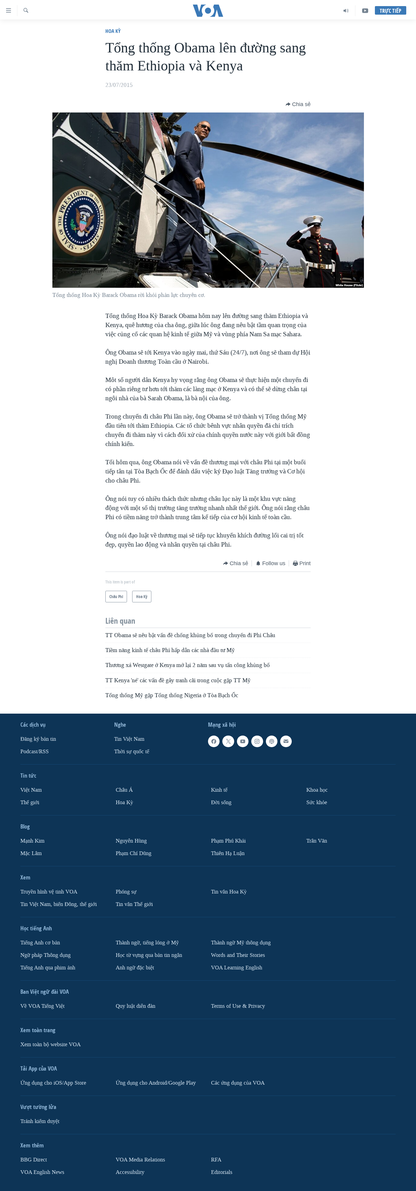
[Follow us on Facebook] (214, 741)
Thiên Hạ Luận (228, 853)
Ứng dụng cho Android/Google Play (156, 1082)
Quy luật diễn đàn (135, 1006)
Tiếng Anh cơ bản (40, 942)
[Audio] (346, 10)
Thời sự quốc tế (131, 751)
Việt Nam (31, 789)
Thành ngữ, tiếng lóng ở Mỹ (147, 942)
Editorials (221, 1172)
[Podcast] (271, 741)
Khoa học (317, 789)
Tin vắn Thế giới (134, 904)
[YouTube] (365, 10)
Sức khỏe (316, 802)
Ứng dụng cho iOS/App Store (53, 1082)
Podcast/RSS (34, 751)
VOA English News (42, 1172)
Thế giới (29, 802)
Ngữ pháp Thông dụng (45, 955)
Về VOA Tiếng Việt (42, 1006)
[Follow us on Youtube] (243, 741)
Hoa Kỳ (113, 30)
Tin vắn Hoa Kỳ (229, 891)
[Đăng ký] (286, 741)
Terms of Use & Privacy (238, 1006)
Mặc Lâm (31, 853)
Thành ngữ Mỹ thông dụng (241, 942)
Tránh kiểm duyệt (39, 1121)
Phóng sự (126, 891)
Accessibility (130, 1172)
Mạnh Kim (32, 840)
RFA (216, 1159)
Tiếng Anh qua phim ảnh (47, 967)
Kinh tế (219, 789)
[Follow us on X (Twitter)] (228, 741)
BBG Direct (33, 1159)
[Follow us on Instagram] (257, 741)
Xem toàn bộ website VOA (50, 1044)
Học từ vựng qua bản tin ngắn (149, 955)
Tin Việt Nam (129, 739)
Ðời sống (221, 802)
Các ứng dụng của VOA (238, 1082)
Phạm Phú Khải (228, 840)
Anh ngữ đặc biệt (135, 967)
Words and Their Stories (238, 955)
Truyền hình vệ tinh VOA (48, 891)
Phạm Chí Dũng (133, 853)
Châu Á (124, 789)
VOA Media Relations (140, 1159)
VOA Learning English (236, 967)
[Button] (298, 104)
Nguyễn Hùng (131, 840)
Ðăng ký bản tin (38, 739)
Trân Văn (316, 840)
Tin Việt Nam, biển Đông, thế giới (58, 904)
